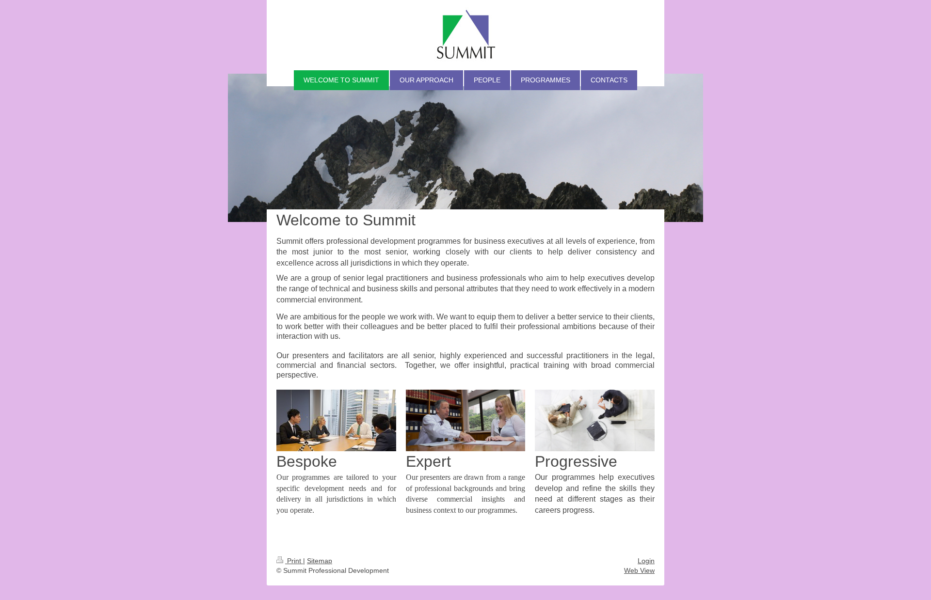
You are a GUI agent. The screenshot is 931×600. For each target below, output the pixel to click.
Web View (639, 570)
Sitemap (319, 561)
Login (646, 561)
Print (294, 561)
